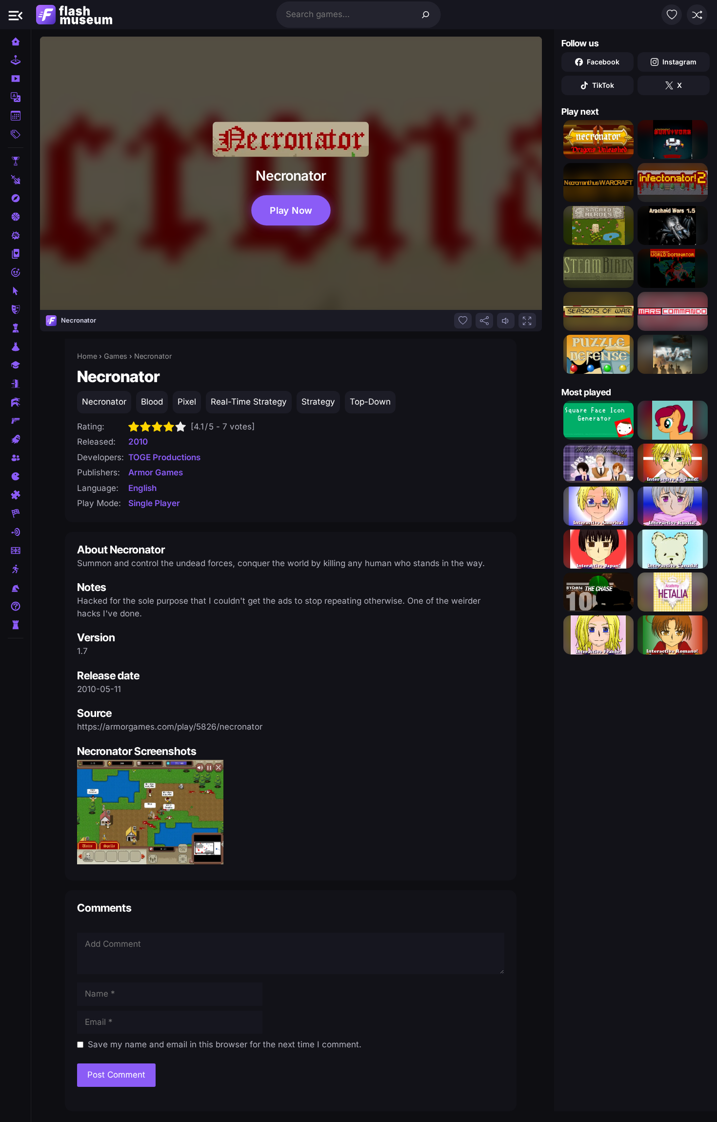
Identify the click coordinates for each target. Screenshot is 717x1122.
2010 (138, 442)
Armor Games (155, 472)
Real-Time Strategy (249, 402)
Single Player (154, 503)
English (142, 488)
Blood (152, 402)
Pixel (187, 402)
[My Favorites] (671, 14)
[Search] (426, 14)
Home (87, 356)
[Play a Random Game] (697, 14)
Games (115, 356)
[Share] (484, 320)
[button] (15, 14)
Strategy (318, 402)
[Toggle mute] (506, 320)
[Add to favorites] (463, 320)
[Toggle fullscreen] (527, 320)
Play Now (291, 210)
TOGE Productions (164, 457)
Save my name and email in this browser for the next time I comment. (224, 1044)
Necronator (104, 402)
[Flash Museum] (74, 14)
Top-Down (370, 402)
